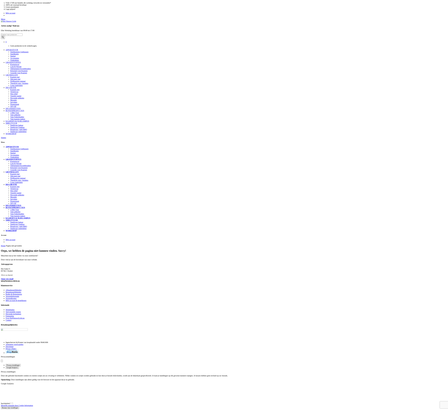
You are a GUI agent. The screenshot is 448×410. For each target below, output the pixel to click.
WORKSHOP (11, 134)
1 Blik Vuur (14, 113)
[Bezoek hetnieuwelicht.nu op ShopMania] (12, 353)
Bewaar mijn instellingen (10, 408)
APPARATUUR (12, 50)
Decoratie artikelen (17, 98)
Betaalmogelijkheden (13, 292)
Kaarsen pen (14, 90)
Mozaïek (13, 100)
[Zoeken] (3, 37)
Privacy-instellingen (13, 365)
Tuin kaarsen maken (17, 119)
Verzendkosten (11, 298)
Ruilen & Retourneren (14, 294)
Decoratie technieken (13, 314)
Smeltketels (14, 54)
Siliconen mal (15, 79)
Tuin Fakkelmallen (17, 117)
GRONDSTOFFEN (13, 62)
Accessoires (14, 58)
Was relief (14, 94)
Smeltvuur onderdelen (18, 132)
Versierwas (14, 92)
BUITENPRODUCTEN (15, 111)
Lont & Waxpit (15, 67)
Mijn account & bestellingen (16, 301)
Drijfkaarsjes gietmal (17, 81)
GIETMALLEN (12, 75)
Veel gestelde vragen (13, 312)
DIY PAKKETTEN (13, 109)
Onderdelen (14, 60)
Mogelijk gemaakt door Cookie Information (17, 406)
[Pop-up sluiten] (2, 361)
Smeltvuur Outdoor (17, 127)
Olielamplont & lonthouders (20, 69)
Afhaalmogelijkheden (13, 290)
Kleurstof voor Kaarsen (19, 71)
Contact (8, 320)
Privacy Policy (11, 349)
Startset (13, 56)
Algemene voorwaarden (14, 344)
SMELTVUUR (11, 123)
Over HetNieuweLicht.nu (15, 318)
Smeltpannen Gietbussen (19, 52)
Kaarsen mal (14, 77)
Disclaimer (10, 347)
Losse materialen (16, 85)
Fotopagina (10, 316)
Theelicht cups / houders (19, 83)
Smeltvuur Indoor (16, 125)
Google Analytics (12, 368)
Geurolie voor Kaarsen (18, 73)
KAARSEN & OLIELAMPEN (17, 121)
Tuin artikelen (15, 115)
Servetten (13, 102)
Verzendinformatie (12, 296)
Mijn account (10, 13)
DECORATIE (11, 88)
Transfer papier (15, 96)
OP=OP (13, 106)
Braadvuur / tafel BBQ (18, 129)
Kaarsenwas (14, 64)
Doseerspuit (14, 104)
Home (3, 246)
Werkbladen (10, 310)
